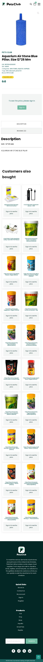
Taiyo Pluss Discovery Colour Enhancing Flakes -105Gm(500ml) (31, 483)
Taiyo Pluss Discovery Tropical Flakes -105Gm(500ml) (31, 413)
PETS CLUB (7, 52)
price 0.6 (18, 71)
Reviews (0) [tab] (21, 131)
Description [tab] (21, 124)
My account (21, 594)
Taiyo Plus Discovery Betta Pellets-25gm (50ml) (11, 274)
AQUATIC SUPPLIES (23, 69)
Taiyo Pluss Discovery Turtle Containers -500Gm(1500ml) (31, 240)
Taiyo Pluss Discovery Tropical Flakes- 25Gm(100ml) (11, 344)
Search (31, 641)
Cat (20, 613)
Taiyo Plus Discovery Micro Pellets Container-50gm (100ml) (31, 275)
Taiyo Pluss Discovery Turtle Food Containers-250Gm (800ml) (11, 413)
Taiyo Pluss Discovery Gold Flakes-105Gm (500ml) (31, 447)
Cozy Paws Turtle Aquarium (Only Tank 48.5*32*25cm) (12, 239)
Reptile (20, 630)
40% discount (10, 71)
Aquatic (20, 623)
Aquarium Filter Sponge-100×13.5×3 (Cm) (11, 205)
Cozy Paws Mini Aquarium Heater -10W (31, 205)
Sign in (21, 107)
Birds (20, 620)
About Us (21, 587)
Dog (20, 617)
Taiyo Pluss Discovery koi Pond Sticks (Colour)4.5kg (11, 378)
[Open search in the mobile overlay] (31, 4)
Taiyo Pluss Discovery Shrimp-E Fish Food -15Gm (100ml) (11, 448)
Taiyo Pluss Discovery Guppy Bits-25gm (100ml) (11, 309)
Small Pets (20, 627)
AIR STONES (13, 69)
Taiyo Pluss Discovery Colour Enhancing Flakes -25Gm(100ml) (11, 519)
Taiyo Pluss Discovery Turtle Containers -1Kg (31, 309)
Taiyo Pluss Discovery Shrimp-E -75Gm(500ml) (31, 518)
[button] (38, 13)
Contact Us (21, 591)
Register (21, 601)
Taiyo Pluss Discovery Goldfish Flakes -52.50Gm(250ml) (31, 344)
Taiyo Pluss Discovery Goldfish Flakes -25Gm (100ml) (11, 483)
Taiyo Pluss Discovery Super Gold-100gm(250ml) (31, 378)
